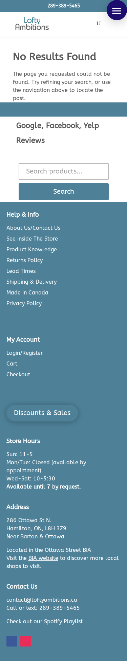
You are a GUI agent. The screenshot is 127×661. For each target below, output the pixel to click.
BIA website (43, 558)
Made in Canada (27, 292)
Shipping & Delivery (31, 282)
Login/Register (24, 353)
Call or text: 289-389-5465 (43, 608)
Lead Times (21, 271)
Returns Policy (24, 260)
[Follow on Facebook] (11, 641)
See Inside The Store (32, 238)
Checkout (18, 374)
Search (63, 191)
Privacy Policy (24, 303)
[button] (117, 10)
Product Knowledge (31, 249)
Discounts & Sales (42, 413)
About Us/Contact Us (33, 228)
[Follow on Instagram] (25, 641)
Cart (11, 363)
